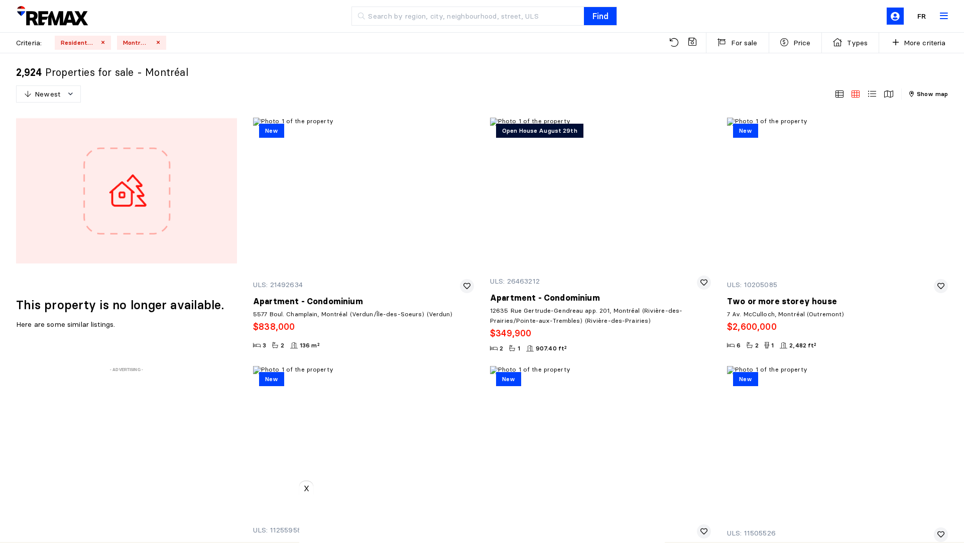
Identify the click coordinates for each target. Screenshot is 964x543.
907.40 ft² (551, 348)
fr (921, 16)
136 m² (310, 345)
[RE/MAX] (52, 16)
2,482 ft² (802, 345)
